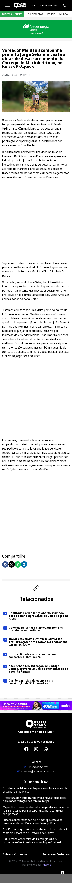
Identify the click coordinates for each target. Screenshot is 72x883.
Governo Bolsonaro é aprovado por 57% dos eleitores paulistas (36, 629)
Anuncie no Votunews (56, 854)
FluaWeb (46, 864)
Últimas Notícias (12, 14)
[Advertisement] (36, 217)
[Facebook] (26, 749)
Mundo (63, 14)
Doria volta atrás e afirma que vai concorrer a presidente (32, 655)
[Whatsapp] (45, 749)
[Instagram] (36, 749)
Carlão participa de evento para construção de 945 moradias (31, 682)
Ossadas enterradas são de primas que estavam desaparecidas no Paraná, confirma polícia (32, 821)
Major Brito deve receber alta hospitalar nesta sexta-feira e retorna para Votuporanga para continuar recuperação (36, 810)
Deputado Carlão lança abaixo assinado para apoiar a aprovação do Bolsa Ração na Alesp (39, 615)
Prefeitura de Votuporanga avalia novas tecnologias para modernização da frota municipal (35, 799)
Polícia (51, 14)
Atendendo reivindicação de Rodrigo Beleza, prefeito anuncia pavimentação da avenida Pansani (38, 668)
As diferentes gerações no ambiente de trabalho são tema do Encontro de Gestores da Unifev (35, 831)
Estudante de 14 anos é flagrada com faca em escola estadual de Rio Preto (35, 790)
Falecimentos (35, 14)
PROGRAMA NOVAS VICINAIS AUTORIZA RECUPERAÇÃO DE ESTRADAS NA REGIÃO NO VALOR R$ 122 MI (38, 642)
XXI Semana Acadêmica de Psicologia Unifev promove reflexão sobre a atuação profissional (32, 840)
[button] (5, 564)
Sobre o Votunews (15, 854)
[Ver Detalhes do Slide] (36, 29)
